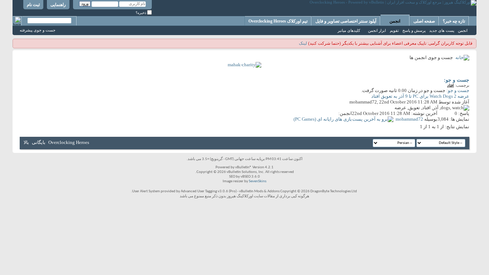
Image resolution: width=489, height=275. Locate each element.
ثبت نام (33, 4)
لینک (303, 43)
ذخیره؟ (141, 13)
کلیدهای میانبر (349, 30)
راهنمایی (58, 4)
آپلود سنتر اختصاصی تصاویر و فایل (345, 21)
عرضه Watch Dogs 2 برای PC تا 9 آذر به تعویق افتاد (420, 96)
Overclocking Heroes (68, 142)
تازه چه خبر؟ (454, 21)
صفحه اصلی (424, 21)
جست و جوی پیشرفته (37, 30)
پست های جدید (441, 30)
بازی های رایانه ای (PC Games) (323, 119)
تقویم (394, 30)
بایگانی (38, 142)
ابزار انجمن (377, 30)
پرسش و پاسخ (414, 30)
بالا (26, 142)
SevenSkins (257, 181)
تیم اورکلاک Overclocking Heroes (278, 21)
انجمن (394, 21)
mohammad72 (363, 102)
